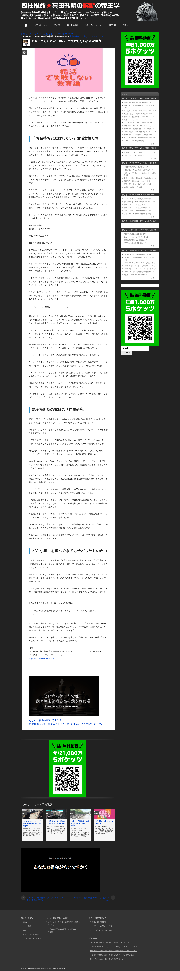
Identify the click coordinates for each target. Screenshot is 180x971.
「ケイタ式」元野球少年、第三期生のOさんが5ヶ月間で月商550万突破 (44, 899)
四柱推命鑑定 (72, 25)
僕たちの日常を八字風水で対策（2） (136, 275)
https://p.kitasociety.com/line (41, 658)
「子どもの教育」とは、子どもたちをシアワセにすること (112, 955)
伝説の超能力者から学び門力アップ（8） (138, 184)
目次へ (153, 144)
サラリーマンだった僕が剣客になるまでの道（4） (139, 106)
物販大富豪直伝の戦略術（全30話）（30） (138, 102)
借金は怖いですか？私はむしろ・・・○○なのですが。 (48, 33)
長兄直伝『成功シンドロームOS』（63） (138, 120)
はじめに (25, 922)
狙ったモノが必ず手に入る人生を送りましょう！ (108, 959)
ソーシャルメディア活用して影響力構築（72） (140, 199)
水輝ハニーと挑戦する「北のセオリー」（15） (140, 117)
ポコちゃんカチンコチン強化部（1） (136, 237)
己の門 (57, 25)
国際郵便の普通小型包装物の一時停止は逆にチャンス (110, 942)
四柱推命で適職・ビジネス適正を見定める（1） (140, 263)
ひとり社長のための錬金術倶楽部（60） (138, 214)
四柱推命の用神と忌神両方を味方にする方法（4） (139, 259)
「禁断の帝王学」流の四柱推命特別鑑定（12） (140, 272)
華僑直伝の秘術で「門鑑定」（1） (136, 187)
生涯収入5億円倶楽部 (98, 922)
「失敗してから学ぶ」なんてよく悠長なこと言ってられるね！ (113, 947)
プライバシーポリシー (30, 934)
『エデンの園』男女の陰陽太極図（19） (138, 210)
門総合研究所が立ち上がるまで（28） (137, 167)
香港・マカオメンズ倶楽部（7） (135, 155)
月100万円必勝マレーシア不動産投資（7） (138, 122)
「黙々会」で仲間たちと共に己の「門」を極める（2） (140, 174)
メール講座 (26, 926)
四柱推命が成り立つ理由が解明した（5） (138, 254)
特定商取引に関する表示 (31, 939)
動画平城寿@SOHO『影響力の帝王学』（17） (140, 202)
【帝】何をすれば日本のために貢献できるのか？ (56, 822)
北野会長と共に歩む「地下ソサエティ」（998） (140, 132)
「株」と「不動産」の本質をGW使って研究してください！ (80, 823)
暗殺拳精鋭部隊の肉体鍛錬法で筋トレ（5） (139, 240)
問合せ (125, 25)
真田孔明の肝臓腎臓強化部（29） (135, 234)
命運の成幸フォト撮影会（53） (135, 205)
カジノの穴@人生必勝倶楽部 (101, 930)
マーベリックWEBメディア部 (101, 926)
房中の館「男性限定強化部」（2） (136, 243)
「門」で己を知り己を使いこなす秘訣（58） (139, 170)
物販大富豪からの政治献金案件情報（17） (138, 135)
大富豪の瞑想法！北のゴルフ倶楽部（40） (138, 114)
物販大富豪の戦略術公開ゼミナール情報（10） (140, 129)
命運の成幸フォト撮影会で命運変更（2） (138, 208)
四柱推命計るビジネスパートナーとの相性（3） (140, 269)
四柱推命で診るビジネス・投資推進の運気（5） (140, 266)
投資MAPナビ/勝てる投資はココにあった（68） (140, 152)
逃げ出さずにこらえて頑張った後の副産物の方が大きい (32, 823)
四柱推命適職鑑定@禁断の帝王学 (40, 968)
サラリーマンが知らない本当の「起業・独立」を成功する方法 (113, 951)
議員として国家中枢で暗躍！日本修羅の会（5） (140, 178)
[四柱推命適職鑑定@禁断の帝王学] (71, 9)
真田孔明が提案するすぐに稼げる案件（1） (139, 181)
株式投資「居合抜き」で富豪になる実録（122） (140, 111)
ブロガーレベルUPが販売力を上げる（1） (138, 141)
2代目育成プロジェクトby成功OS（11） (138, 126)
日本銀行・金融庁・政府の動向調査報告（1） (140, 137)
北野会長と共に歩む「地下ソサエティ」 (87, 36)
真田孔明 (112, 25)
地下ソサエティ (41, 25)
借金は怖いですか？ (93, 25)
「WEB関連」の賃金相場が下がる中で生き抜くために (93, 899)
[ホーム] (26, 25)
